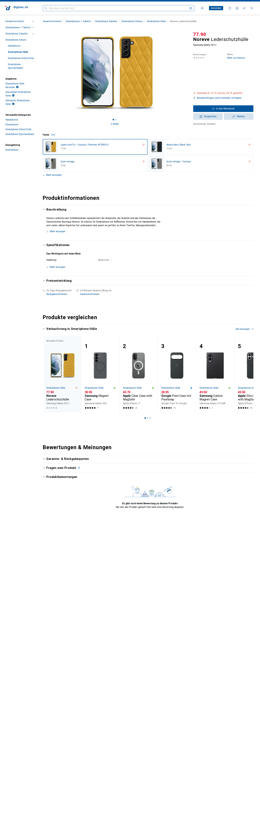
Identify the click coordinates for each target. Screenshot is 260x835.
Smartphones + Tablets (18, 27)
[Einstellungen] (202, 8)
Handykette (14, 45)
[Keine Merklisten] (244, 8)
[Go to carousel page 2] (147, 418)
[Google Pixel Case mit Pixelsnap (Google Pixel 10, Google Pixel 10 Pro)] (177, 374)
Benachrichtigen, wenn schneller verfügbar (219, 97)
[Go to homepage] (16, 8)
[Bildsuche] (190, 8)
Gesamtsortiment (14, 21)
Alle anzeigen (242, 329)
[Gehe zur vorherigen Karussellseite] (48, 374)
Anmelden (216, 8)
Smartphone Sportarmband (15, 66)
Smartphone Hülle (18, 52)
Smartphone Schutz (15, 39)
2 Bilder (115, 123)
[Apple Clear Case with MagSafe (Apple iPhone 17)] (138, 374)
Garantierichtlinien (89, 294)
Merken (241, 116)
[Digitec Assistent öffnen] (230, 8)
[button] (223, 93)
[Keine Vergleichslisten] (237, 8)
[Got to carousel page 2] (115, 119)
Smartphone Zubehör (16, 33)
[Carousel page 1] (113, 119)
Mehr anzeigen (54, 175)
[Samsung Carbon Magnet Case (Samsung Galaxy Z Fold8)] (215, 374)
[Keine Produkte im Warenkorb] (251, 8)
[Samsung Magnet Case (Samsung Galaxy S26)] (100, 374)
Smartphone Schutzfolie (21, 58)
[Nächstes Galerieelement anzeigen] (188, 73)
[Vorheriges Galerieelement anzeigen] (42, 73)
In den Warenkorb (225, 108)
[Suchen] (46, 8)
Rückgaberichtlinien (56, 294)
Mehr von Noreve (236, 56)
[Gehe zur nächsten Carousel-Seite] (248, 374)
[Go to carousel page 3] (150, 418)
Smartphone (11, 124)
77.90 (199, 34)
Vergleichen (210, 116)
